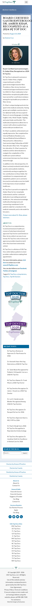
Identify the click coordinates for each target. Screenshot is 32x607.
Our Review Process (16, 507)
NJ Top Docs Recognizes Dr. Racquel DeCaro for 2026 (16, 411)
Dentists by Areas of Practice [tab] (16, 472)
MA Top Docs (16, 538)
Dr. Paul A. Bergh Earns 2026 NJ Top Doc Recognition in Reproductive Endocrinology (16, 428)
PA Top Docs (16, 553)
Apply (16, 510)
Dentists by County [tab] (16, 476)
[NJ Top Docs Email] (17, 517)
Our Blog (16, 499)
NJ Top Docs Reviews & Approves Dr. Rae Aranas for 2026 (16, 353)
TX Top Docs (16, 558)
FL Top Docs (16, 531)
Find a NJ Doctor (16, 492)
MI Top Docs (16, 541)
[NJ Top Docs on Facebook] (10, 517)
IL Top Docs (16, 536)
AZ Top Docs (16, 529)
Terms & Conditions (21, 590)
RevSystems (21, 602)
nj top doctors (21, 274)
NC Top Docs (16, 543)
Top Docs (6, 277)
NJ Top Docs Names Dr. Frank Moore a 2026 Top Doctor (17, 381)
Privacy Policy (9, 590)
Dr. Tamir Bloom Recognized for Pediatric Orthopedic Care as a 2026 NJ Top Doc (17, 372)
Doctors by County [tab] (16, 468)
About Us (16, 483)
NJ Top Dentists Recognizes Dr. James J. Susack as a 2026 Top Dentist (17, 390)
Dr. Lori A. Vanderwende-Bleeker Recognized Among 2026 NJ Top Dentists (16, 401)
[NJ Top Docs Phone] (21, 517)
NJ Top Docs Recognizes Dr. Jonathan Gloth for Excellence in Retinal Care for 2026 (17, 439)
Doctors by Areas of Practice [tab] (16, 464)
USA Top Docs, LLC (12, 575)
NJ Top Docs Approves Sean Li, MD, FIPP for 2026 (17, 419)
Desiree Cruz (9, 38)
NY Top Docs (16, 548)
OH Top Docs (16, 551)
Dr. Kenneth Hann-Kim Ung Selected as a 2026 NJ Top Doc (17, 363)
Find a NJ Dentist (16, 494)
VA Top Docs (16, 556)
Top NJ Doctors (15, 277)
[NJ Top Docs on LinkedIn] (13, 517)
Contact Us (16, 485)
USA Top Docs (16, 526)
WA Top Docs (16, 561)
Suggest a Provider (16, 496)
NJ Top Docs (12, 274)
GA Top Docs (16, 534)
